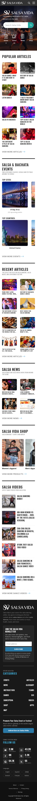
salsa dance (17, 617)
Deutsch (7, 775)
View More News (10, 418)
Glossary (30, 685)
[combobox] (15, 25)
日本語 (27, 772)
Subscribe (18, 649)
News (6, 685)
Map (5, 710)
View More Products (13, 474)
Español (17, 772)
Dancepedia (8, 700)
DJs (32, 695)
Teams (31, 690)
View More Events (11, 256)
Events (6, 680)
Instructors (9, 690)
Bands (6, 695)
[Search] (29, 3)
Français (17, 775)
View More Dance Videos (14, 593)
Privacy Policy (9, 659)
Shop (6, 705)
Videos (31, 700)
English (8, 772)
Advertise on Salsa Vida (18, 730)
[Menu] (33, 3)
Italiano (27, 775)
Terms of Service (20, 657)
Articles (30, 680)
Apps (32, 705)
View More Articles (12, 151)
